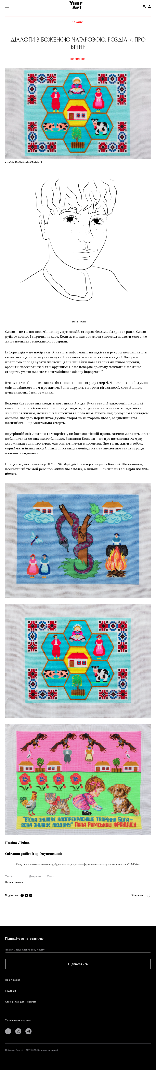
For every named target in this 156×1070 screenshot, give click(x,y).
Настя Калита (14, 881)
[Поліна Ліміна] (78, 241)
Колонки (77, 59)
